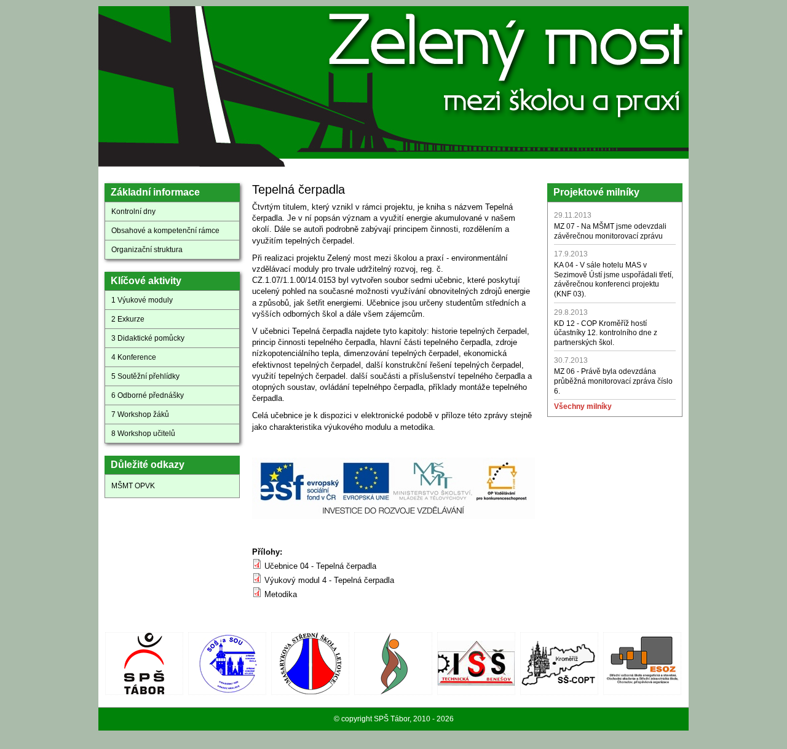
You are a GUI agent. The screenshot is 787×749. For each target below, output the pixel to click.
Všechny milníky (583, 406)
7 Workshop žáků (140, 414)
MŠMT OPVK (133, 486)
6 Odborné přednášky (147, 395)
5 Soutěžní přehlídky (145, 376)
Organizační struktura (147, 249)
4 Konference (133, 357)
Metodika (280, 594)
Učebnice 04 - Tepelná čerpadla (320, 566)
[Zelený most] (397, 163)
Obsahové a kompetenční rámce (165, 230)
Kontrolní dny (133, 211)
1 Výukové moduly (142, 300)
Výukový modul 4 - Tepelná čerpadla (329, 580)
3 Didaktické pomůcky (147, 338)
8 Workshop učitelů (143, 433)
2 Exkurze (127, 319)
